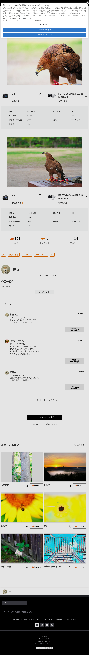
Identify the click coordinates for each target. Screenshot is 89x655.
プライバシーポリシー (26, 20)
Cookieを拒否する (44, 30)
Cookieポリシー (21, 18)
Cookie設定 (44, 25)
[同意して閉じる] (87, 2)
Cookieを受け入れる (44, 35)
